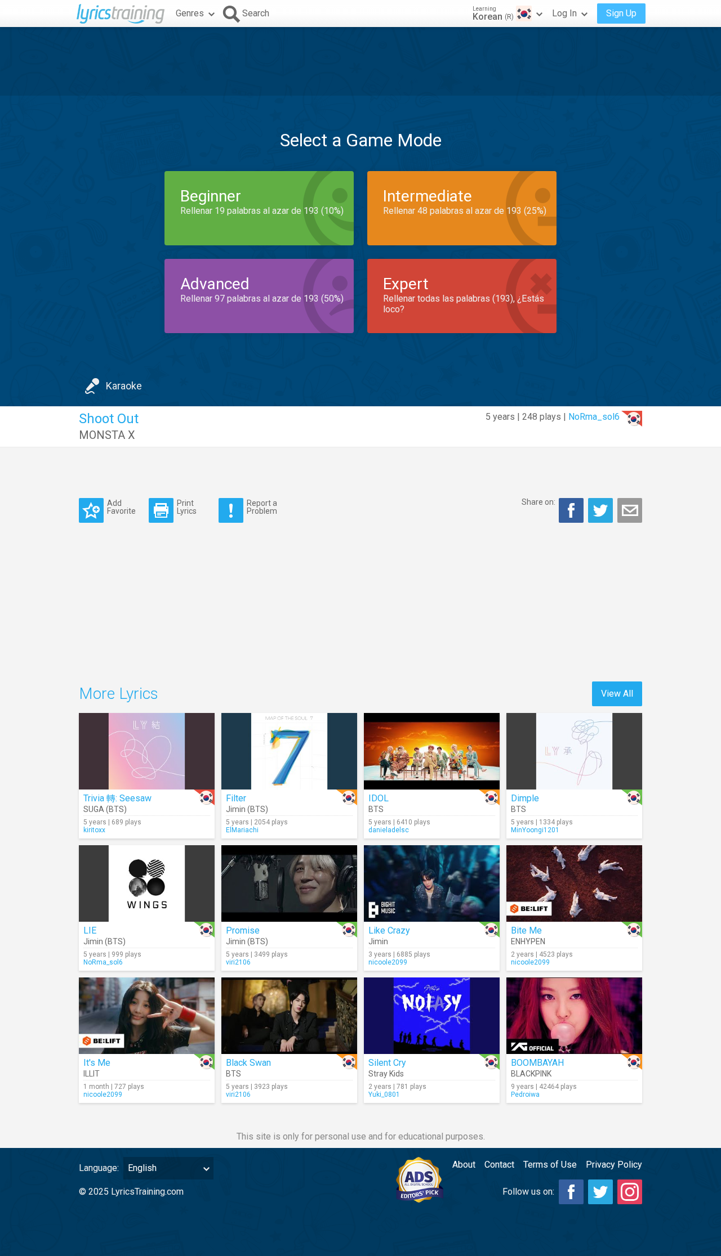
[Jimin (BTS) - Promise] (289, 883)
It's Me (96, 1062)
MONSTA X (107, 435)
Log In (564, 13)
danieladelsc (388, 830)
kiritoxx (94, 830)
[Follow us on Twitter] (600, 1191)
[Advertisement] (360, 61)
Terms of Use (550, 1164)
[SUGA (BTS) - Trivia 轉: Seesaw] (147, 751)
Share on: (538, 502)
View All (617, 693)
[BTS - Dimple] (574, 751)
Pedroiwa (525, 1094)
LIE (89, 930)
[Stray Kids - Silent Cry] (432, 1015)
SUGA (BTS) (105, 809)
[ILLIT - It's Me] (147, 1015)
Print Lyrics (187, 507)
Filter (236, 798)
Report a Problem (262, 507)
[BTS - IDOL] (432, 751)
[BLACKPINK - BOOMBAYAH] (574, 1015)
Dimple (525, 798)
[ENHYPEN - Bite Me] (574, 883)
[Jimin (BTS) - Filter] (289, 751)
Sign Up (621, 13)
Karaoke (124, 386)
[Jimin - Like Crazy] (432, 883)
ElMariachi (242, 830)
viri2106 (238, 962)
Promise (243, 930)
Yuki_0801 (384, 1094)
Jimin (378, 941)
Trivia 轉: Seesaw (117, 798)
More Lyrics (118, 693)
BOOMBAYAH (537, 1062)
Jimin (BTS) (247, 809)
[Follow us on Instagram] (629, 1191)
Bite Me (526, 930)
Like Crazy (389, 930)
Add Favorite (121, 507)
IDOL (378, 798)
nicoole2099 (387, 962)
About (463, 1164)
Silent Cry (387, 1062)
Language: (99, 1168)
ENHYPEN (528, 941)
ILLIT (91, 1073)
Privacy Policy (614, 1164)
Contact (499, 1164)
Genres (190, 13)
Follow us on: (528, 1191)
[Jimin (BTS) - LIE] (147, 883)
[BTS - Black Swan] (289, 1015)
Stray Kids (386, 1073)
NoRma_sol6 (594, 416)
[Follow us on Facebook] (571, 1191)
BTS (376, 809)
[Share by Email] (629, 510)
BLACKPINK (531, 1073)
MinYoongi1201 (535, 830)
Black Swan (248, 1062)
